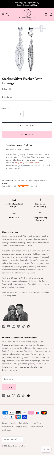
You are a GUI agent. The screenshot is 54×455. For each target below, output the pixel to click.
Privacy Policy (36, 423)
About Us (13, 423)
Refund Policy (23, 423)
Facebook (29, 162)
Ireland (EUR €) (10, 439)
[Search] (9, 14)
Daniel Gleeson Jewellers (16, 446)
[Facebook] (3, 326)
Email (37, 162)
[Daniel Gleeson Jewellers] (27, 14)
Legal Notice (6, 430)
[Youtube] (8, 326)
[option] (27, 48)
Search (4, 423)
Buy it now (27, 134)
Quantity (5, 108)
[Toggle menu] (3, 14)
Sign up (9, 387)
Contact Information (36, 426)
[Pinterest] (18, 326)
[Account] (45, 14)
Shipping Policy (21, 426)
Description (7, 97)
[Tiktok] (23, 326)
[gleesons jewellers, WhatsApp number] (28, 326)
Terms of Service (7, 426)
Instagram (19, 162)
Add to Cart (27, 125)
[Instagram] (13, 326)
